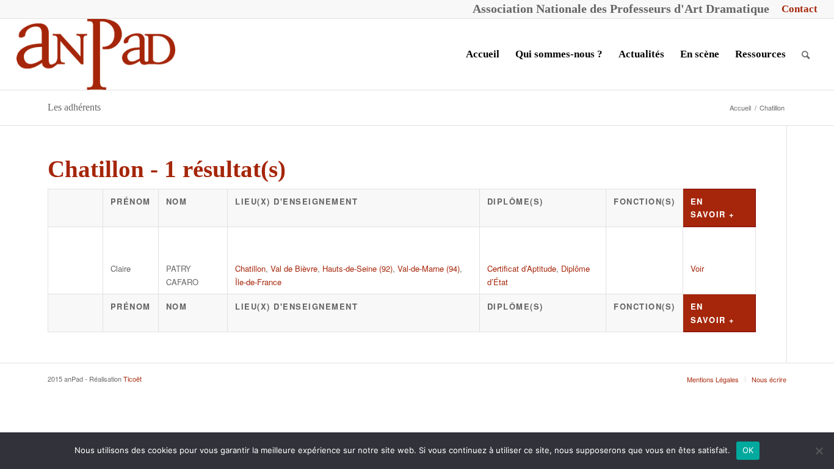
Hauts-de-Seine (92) (357, 268)
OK (748, 450)
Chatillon (250, 268)
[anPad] (95, 54)
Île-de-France (258, 282)
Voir (697, 268)
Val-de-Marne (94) (428, 268)
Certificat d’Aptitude (521, 268)
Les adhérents (74, 107)
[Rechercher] (806, 54)
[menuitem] (796, 9)
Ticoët (132, 379)
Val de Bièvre (293, 268)
